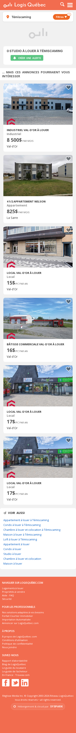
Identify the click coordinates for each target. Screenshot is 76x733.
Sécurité (7, 598)
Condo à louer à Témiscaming (22, 525)
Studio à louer (12, 554)
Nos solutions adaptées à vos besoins (23, 612)
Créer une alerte (29, 58)
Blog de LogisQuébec (14, 664)
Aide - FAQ (8, 595)
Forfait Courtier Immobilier (17, 615)
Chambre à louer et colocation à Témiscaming (31, 530)
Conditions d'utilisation (15, 640)
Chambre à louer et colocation (22, 559)
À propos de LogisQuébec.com (19, 636)
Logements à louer (12, 588)
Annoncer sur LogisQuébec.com (20, 623)
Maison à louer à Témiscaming (22, 534)
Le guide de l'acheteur (14, 671)
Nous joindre (9, 647)
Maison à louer (12, 563)
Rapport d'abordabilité (14, 660)
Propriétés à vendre (13, 591)
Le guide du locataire (14, 667)
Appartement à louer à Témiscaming (26, 520)
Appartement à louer (16, 544)
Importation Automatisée (16, 619)
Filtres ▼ (62, 16)
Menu (70, 5)
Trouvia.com (22, 675)
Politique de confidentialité (17, 643)
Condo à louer (12, 549)
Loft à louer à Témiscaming (20, 539)
